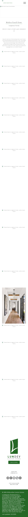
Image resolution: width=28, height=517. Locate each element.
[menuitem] (24, 3)
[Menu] (24, 3)
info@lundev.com (14, 473)
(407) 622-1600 (14, 471)
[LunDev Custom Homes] (11, 3)
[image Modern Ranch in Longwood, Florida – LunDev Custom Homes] (14, 58)
